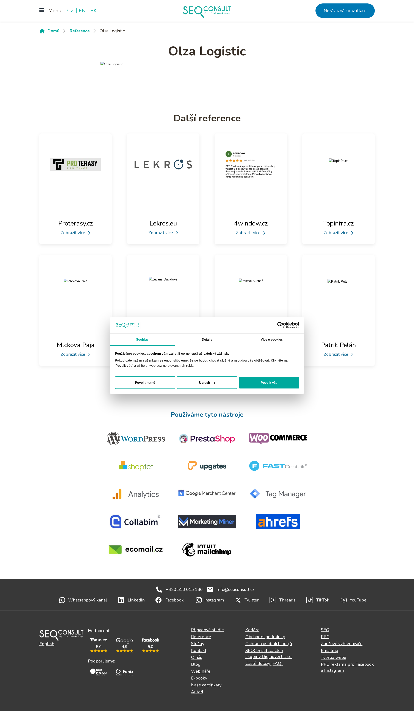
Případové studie (207, 630)
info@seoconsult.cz (235, 589)
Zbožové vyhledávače (341, 644)
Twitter (252, 600)
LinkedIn (136, 600)
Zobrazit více (73, 233)
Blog (196, 664)
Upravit (204, 382)
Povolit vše (269, 382)
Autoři (197, 692)
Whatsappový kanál (87, 600)
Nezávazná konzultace (345, 11)
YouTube (358, 600)
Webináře (200, 671)
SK (93, 10)
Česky (61, 635)
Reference (79, 31)
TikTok (322, 600)
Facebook (174, 600)
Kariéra (252, 630)
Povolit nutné (145, 382)
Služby (197, 644)
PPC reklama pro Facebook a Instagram (347, 667)
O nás (196, 657)
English (46, 644)
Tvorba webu (333, 657)
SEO (325, 630)
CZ (70, 10)
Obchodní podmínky (265, 637)
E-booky (199, 678)
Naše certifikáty (206, 685)
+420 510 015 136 (184, 589)
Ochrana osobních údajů (268, 644)
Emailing (329, 650)
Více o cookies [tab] (272, 339)
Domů (53, 31)
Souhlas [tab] (142, 339)
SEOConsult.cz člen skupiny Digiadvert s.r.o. (268, 653)
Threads (287, 600)
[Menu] (50, 10)
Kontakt (198, 650)
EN (82, 10)
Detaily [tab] (207, 339)
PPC (325, 637)
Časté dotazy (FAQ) (264, 663)
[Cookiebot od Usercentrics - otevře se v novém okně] (280, 325)
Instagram (214, 600)
